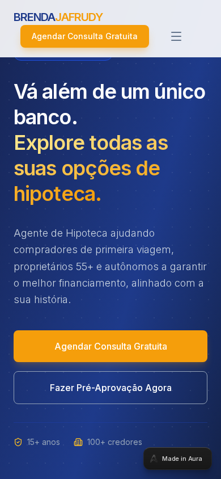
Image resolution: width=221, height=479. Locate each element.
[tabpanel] (110, 239)
